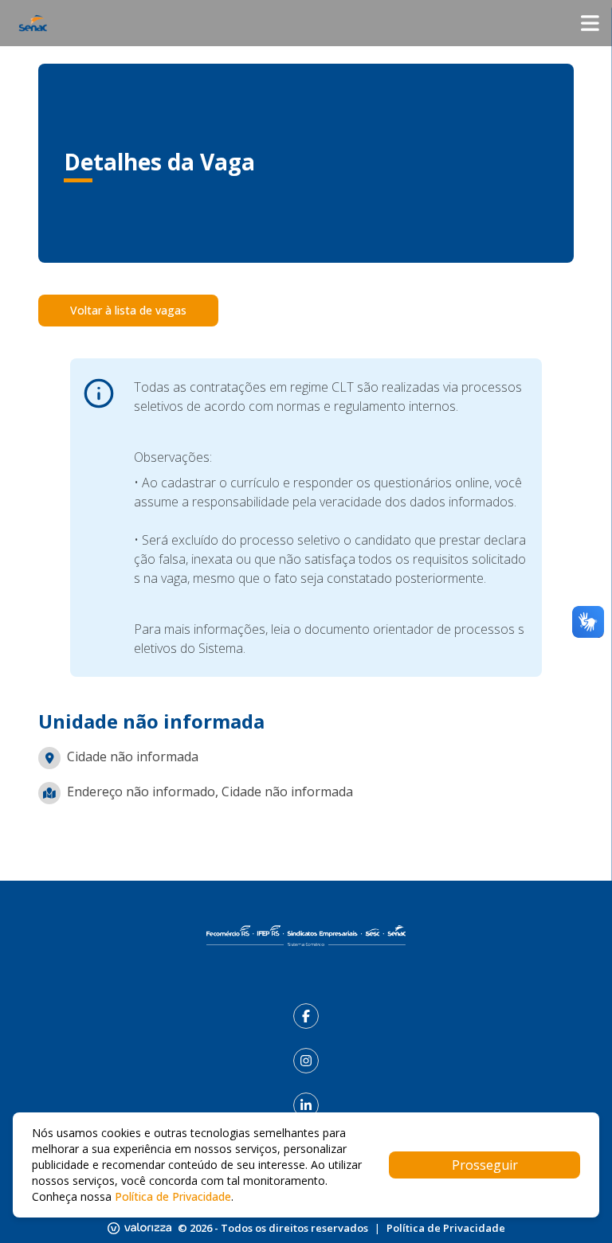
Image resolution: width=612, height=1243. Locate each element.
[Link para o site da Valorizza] (139, 1228)
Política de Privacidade (445, 1228)
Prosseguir (485, 1165)
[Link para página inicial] (306, 935)
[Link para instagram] (306, 1060)
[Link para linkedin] (306, 1105)
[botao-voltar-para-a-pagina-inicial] (306, 23)
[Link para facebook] (306, 1016)
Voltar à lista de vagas (128, 310)
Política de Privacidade (173, 1196)
